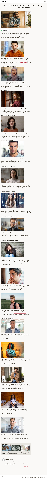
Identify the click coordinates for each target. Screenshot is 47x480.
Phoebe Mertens (21, 9)
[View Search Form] (42, 1)
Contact (28, 477)
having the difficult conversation (20, 313)
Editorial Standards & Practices (41, 477)
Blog (25, 477)
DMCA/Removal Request (33, 477)
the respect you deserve (22, 62)
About (23, 477)
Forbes (25, 466)
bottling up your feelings (9, 158)
